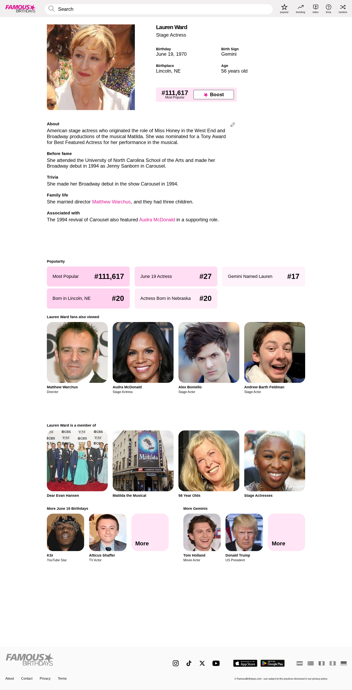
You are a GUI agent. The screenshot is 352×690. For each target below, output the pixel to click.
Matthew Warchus (111, 201)
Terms (62, 678)
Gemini (228, 54)
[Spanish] (300, 663)
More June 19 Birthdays (67, 508)
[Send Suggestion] (233, 125)
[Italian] (333, 663)
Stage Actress (171, 35)
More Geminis (195, 508)
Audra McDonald (157, 219)
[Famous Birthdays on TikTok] (189, 663)
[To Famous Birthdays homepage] (20, 8)
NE (177, 71)
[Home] (80, 660)
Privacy (45, 678)
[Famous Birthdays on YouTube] (216, 663)
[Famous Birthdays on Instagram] (176, 663)
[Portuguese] (311, 663)
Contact (26, 678)
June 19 (164, 54)
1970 (181, 54)
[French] (322, 663)
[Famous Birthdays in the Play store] (273, 663)
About (9, 678)
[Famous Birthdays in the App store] (245, 663)
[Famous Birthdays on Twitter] (202, 663)
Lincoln (163, 71)
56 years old (234, 71)
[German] (344, 663)
